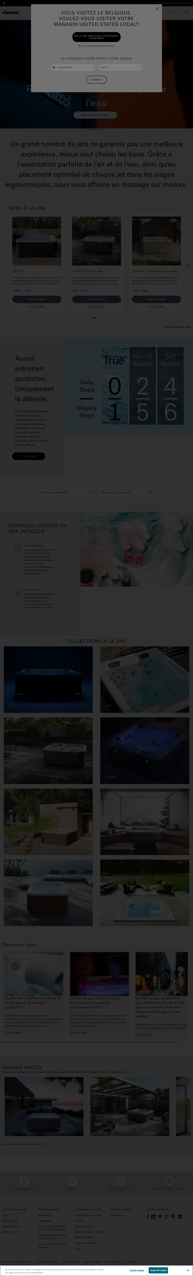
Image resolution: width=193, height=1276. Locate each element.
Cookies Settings (136, 1270)
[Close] (188, 1270)
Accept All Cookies (158, 1270)
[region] (96, 1270)
